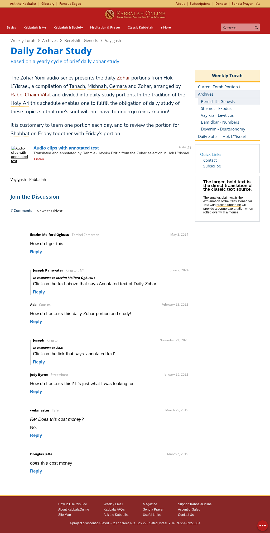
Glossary (47, 3)
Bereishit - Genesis (81, 40)
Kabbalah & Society (68, 27)
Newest (44, 210)
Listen (39, 159)
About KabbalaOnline (73, 509)
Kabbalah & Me (34, 27)
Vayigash (113, 40)
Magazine (150, 504)
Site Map (64, 515)
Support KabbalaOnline (195, 504)
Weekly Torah (23, 40)
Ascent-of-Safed (97, 523)
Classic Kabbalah (140, 27)
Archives (49, 40)
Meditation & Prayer (105, 27)
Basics (11, 27)
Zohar (123, 77)
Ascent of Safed (189, 509)
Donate (221, 3)
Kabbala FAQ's (114, 509)
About (180, 3)
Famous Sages (70, 3)
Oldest (56, 210)
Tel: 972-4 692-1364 (185, 523)
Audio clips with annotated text (66, 148)
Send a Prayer (242, 3)
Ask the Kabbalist (23, 3)
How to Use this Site (72, 504)
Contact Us (186, 515)
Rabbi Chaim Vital (31, 94)
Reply (36, 251)
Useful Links (152, 515)
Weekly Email (113, 504)
